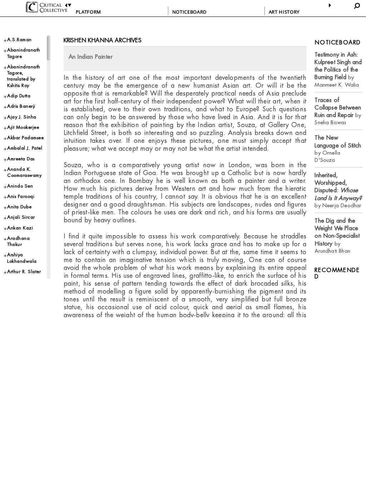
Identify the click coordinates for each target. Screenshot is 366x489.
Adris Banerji (21, 106)
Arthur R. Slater (24, 271)
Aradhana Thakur (18, 241)
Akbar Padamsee (25, 138)
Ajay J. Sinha (21, 117)
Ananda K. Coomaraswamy (24, 172)
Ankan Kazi (20, 228)
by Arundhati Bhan (337, 235)
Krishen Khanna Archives (103, 40)
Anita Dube (19, 207)
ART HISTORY (284, 12)
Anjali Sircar (21, 217)
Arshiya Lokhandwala (22, 258)
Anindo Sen (20, 186)
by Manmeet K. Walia (338, 69)
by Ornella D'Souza (338, 148)
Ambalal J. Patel (24, 148)
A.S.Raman (19, 40)
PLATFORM (88, 12)
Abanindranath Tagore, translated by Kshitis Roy (23, 76)
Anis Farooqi (20, 196)
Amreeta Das (21, 159)
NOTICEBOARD (189, 12)
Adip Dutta (18, 96)
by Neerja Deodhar (338, 190)
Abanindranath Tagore (23, 53)
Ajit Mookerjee (23, 127)
